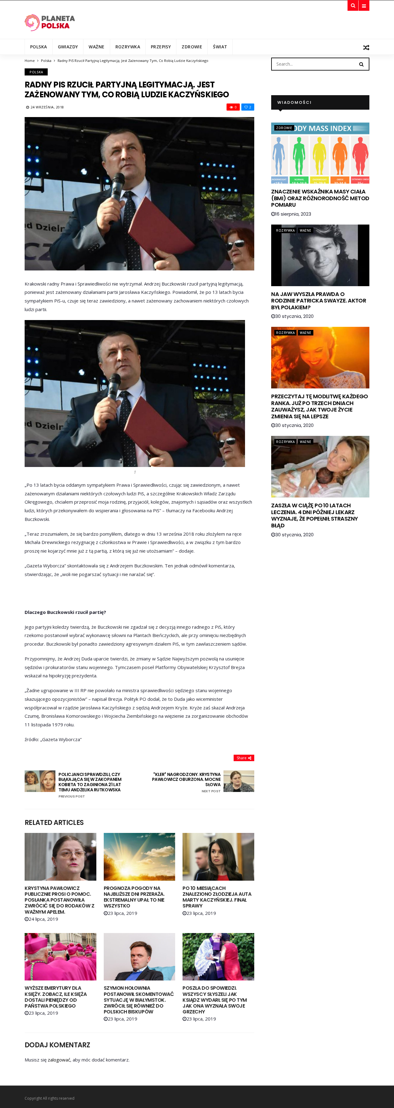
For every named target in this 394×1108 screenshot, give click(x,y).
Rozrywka (127, 47)
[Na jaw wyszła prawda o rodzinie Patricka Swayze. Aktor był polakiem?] (320, 255)
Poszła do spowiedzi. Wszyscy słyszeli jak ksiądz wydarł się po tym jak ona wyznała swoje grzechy (215, 999)
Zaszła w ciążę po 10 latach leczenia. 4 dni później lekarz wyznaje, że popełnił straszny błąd (314, 515)
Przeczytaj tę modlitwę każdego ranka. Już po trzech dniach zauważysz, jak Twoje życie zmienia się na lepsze (319, 406)
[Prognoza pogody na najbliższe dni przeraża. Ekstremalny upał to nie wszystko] (139, 857)
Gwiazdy (68, 47)
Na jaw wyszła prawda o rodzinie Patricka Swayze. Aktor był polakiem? (318, 300)
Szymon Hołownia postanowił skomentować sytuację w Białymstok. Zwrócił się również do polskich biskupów (139, 999)
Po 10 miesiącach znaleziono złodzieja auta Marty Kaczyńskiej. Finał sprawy (217, 897)
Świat (220, 47)
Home (30, 60)
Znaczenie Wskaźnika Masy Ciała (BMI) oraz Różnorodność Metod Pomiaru (320, 198)
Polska (38, 47)
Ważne (96, 47)
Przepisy (161, 47)
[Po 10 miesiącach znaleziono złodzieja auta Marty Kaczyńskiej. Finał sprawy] (218, 857)
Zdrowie (192, 47)
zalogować (59, 1060)
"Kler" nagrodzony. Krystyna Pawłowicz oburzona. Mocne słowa (186, 782)
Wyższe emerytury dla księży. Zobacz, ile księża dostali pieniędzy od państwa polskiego (56, 996)
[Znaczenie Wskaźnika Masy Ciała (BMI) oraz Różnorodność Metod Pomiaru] (320, 153)
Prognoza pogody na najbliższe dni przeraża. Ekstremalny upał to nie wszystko (134, 897)
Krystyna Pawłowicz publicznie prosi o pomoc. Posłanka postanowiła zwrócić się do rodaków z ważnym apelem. (59, 900)
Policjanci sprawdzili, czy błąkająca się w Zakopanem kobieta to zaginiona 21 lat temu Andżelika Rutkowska (90, 785)
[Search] (361, 64)
